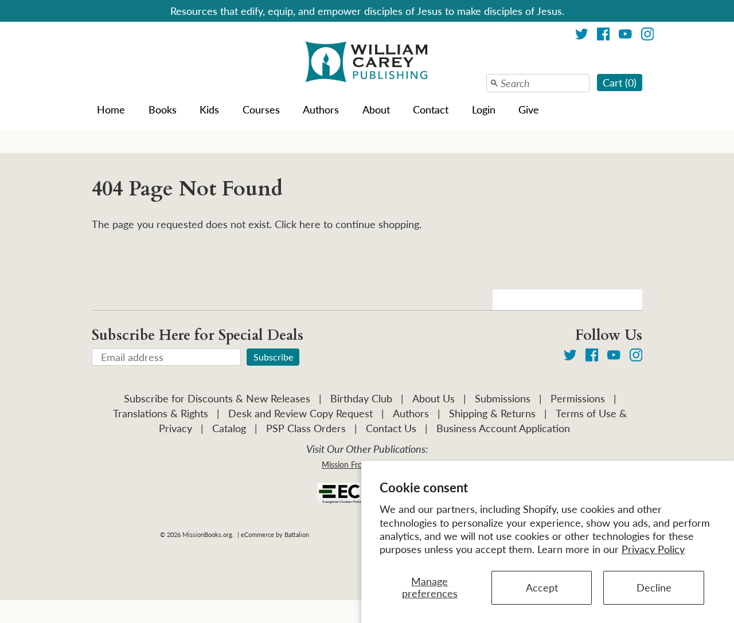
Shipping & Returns (492, 413)
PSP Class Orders (306, 428)
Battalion (296, 534)
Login (483, 109)
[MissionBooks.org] (367, 63)
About (376, 109)
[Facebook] (603, 36)
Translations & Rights (160, 413)
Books (163, 109)
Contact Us (391, 428)
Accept (542, 587)
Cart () (620, 82)
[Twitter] (581, 36)
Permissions (577, 398)
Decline (654, 587)
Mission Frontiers (352, 464)
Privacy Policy (653, 549)
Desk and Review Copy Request (300, 413)
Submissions (502, 398)
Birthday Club (361, 398)
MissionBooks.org (207, 534)
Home (111, 109)
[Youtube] (625, 36)
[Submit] (494, 83)
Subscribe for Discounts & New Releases (217, 398)
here (310, 224)
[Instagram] (647, 36)
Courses (261, 109)
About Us (433, 398)
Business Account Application (503, 428)
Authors (321, 109)
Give (528, 109)
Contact (430, 109)
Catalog (229, 428)
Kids (209, 109)
